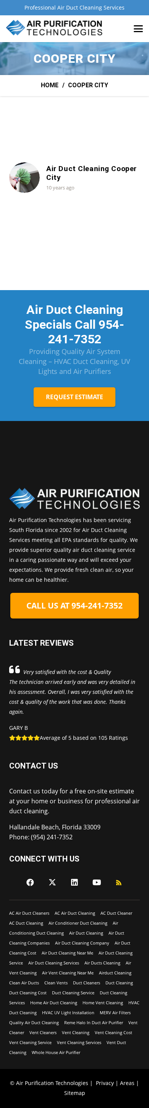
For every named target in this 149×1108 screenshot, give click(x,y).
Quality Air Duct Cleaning (34, 1022)
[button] (138, 28)
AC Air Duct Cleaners (29, 913)
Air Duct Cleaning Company (82, 943)
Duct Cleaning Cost (28, 992)
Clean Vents (56, 983)
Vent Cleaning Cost (113, 1032)
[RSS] (118, 882)
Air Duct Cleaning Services (53, 963)
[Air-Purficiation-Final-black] (55, 29)
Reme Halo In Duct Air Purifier (93, 1022)
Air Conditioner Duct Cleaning (78, 923)
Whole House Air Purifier (56, 1052)
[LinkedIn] (74, 882)
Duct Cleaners (86, 983)
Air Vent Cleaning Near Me (68, 973)
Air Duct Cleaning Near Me (67, 953)
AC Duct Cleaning (26, 923)
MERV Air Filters (115, 1012)
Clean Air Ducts (24, 983)
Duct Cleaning (119, 983)
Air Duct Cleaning (86, 933)
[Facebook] (30, 882)
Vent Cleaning (75, 1032)
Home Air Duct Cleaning (53, 1002)
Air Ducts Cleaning (102, 963)
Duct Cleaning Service (73, 992)
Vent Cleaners (43, 1032)
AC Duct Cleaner (116, 913)
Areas (127, 1083)
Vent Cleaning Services (79, 1042)
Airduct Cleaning (115, 973)
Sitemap (74, 1093)
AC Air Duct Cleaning (75, 913)
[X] (52, 882)
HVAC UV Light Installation (68, 1012)
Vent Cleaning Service (30, 1042)
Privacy (105, 1083)
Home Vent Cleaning (103, 1002)
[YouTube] (96, 882)
